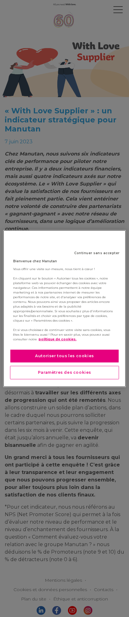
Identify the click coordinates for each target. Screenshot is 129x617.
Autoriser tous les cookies (64, 355)
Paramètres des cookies (64, 372)
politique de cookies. (57, 339)
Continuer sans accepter (97, 253)
